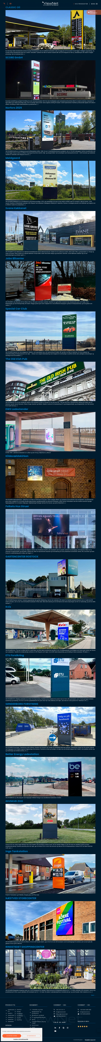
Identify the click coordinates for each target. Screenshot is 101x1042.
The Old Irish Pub (16, 359)
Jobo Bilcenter (15, 258)
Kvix (8, 607)
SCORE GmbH (14, 57)
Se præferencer (31, 1035)
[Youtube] (55, 1031)
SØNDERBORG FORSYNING (22, 704)
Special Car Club (16, 308)
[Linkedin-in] (55, 1027)
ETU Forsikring (15, 655)
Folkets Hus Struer (17, 506)
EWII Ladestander (17, 409)
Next (93, 995)
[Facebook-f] (59, 1027)
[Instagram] (67, 1027)
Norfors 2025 (14, 107)
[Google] (63, 1027)
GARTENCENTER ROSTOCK (22, 556)
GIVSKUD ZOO (14, 801)
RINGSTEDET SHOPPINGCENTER (25, 947)
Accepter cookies (11, 1035)
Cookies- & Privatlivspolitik (20, 1039)
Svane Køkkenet (16, 208)
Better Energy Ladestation (22, 754)
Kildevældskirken (17, 456)
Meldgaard (13, 158)
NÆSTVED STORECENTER (21, 898)
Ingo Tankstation (17, 851)
